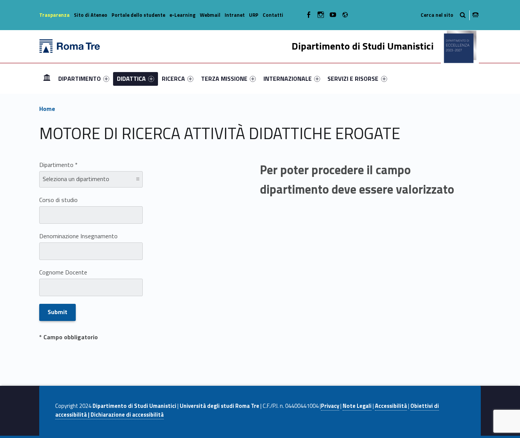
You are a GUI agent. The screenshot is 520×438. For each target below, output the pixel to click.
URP (253, 15)
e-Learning (182, 15)
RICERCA (173, 78)
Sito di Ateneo (90, 15)
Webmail (210, 15)
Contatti (273, 15)
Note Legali (357, 406)
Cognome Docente (63, 272)
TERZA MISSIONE (224, 78)
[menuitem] (46, 78)
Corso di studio (58, 199)
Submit (57, 311)
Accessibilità (391, 406)
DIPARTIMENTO (79, 78)
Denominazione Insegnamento (78, 236)
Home (46, 78)
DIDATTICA (131, 78)
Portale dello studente (138, 15)
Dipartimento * (58, 164)
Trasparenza (54, 15)
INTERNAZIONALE (287, 78)
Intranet (235, 15)
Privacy (330, 406)
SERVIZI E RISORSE (352, 78)
